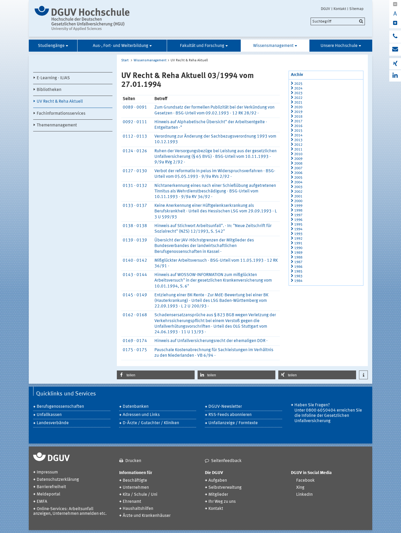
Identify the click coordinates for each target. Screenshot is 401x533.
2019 (298, 112)
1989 (298, 253)
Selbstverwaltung (225, 487)
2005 (298, 178)
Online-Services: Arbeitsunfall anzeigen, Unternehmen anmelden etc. (70, 511)
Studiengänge (51, 46)
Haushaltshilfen (138, 509)
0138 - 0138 (135, 226)
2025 (298, 84)
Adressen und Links (141, 415)
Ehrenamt (132, 502)
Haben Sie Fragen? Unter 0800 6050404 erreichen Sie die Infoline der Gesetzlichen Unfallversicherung (328, 413)
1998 (298, 210)
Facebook (305, 480)
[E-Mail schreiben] (395, 49)
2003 (298, 187)
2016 (298, 126)
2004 (298, 182)
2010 (298, 154)
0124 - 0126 (135, 151)
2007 (298, 168)
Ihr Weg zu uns (222, 502)
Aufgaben (217, 480)
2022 (298, 98)
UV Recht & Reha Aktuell (60, 101)
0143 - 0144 (135, 275)
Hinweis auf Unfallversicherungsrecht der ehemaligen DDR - (211, 341)
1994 (298, 229)
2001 (298, 196)
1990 (298, 248)
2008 (298, 163)
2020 (298, 107)
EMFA (42, 502)
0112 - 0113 (135, 136)
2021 (298, 102)
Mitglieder (218, 495)
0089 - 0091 (135, 107)
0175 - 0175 (135, 350)
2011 (298, 149)
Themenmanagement (57, 125)
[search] (338, 21)
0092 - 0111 (135, 122)
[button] (156, 374)
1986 (298, 267)
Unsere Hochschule (339, 46)
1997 (298, 215)
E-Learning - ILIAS (53, 78)
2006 (298, 173)
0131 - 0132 (135, 186)
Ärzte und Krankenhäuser (147, 516)
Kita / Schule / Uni (140, 495)
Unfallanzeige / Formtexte (233, 423)
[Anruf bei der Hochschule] (395, 37)
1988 (298, 257)
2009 (298, 159)
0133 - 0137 (135, 206)
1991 (298, 243)
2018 (298, 117)
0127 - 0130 (135, 171)
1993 (298, 234)
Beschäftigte (135, 480)
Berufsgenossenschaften (60, 407)
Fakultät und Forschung (202, 46)
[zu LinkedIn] (395, 76)
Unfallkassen (49, 415)
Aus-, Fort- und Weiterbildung (120, 46)
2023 (298, 93)
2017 (298, 121)
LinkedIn (304, 495)
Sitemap (356, 8)
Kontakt (339, 8)
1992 (298, 239)
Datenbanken (136, 407)
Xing (300, 487)
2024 (298, 88)
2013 (298, 140)
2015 (298, 131)
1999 (298, 206)
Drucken (133, 461)
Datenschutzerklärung (58, 480)
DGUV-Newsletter (225, 407)
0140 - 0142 (135, 260)
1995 (298, 224)
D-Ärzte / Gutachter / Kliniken (151, 423)
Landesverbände (53, 423)
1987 (298, 262)
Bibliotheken (49, 90)
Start (125, 60)
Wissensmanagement (273, 46)
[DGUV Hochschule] (84, 18)
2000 (298, 201)
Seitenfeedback (226, 461)
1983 (298, 276)
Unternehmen (136, 487)
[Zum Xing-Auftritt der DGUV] (395, 64)
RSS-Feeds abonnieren (230, 415)
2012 (298, 145)
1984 (298, 281)
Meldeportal (48, 494)
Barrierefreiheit (51, 487)
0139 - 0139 (135, 240)
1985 (298, 271)
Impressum (47, 472)
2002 (298, 192)
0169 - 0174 (135, 341)
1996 (298, 220)
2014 (298, 135)
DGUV (325, 8)
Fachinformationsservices (61, 113)
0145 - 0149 (135, 295)
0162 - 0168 (135, 315)
